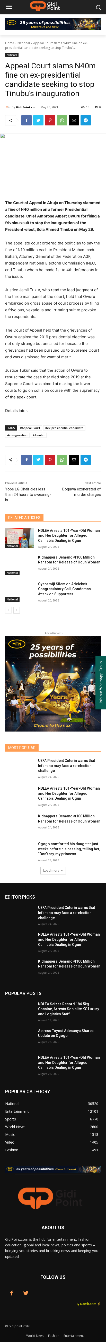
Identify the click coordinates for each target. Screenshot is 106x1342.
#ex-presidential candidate (64, 428)
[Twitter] (38, 120)
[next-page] (16, 610)
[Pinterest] (50, 120)
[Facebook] (26, 120)
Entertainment (74, 1336)
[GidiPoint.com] (8, 107)
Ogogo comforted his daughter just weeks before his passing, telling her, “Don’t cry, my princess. (69, 849)
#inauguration (17, 435)
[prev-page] (8, 610)
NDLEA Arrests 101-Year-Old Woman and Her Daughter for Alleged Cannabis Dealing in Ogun (69, 535)
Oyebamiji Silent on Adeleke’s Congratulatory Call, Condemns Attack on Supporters (64, 589)
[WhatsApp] (62, 120)
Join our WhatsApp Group (101, 682)
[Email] (74, 120)
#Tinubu (39, 435)
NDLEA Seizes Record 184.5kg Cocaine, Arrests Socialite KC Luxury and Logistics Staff (68, 1009)
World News (35, 1336)
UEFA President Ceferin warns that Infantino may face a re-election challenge (66, 766)
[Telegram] (86, 120)
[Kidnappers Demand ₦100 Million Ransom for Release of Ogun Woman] (19, 565)
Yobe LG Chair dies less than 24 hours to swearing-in (28, 494)
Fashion (53, 1336)
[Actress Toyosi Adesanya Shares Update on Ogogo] (19, 1038)
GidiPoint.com (26, 107)
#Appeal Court (30, 428)
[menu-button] (9, 7)
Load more (51, 870)
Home (9, 43)
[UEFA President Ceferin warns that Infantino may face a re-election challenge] (19, 768)
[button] (98, 7)
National (23, 43)
